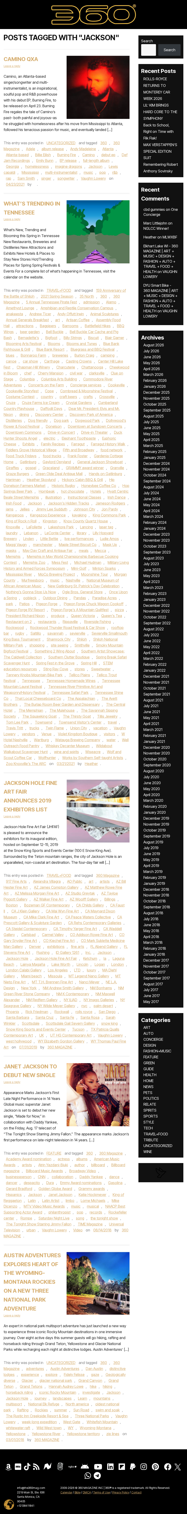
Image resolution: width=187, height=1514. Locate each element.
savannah (55, 633)
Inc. (88, 952)
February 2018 (154, 948)
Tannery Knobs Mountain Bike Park (34, 675)
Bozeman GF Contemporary (47, 905)
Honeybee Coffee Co (98, 485)
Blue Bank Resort (50, 349)
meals (83, 550)
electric (49, 438)
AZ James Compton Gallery (56, 887)
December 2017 (156, 960)
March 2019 (153, 871)
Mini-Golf (78, 568)
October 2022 (154, 617)
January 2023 (154, 599)
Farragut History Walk (108, 444)
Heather (91, 763)
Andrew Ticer (40, 314)
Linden (28, 538)
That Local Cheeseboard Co (38, 698)
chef (27, 373)
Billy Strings (73, 337)
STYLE (148, 1122)
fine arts (77, 946)
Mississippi (30, 172)
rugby (19, 633)
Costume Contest (20, 396)
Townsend (43, 722)
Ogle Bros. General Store (82, 592)
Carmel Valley (53, 934)
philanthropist (59, 1212)
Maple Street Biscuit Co (77, 544)
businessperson (18, 1176)
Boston (12, 905)
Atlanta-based (17, 154)
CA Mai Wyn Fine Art (62, 911)
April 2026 (151, 368)
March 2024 (153, 516)
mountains (102, 1398)
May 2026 (151, 363)
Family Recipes (53, 444)
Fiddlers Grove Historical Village (31, 450)
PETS (147, 1092)
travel (112, 722)
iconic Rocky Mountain (57, 1392)
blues (10, 355)
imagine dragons (68, 166)
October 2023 (154, 546)
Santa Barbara (17, 1017)
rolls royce (83, 1011)
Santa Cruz (45, 1017)
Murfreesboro (33, 580)
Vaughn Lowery (93, 178)
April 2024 (151, 510)
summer (60, 1410)
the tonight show (104, 1218)
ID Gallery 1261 (67, 952)
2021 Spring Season (57, 296)
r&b (115, 172)
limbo (70, 1200)
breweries (60, 355)
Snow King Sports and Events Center (36, 1029)
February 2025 (154, 451)
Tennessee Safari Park (70, 692)
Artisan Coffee (78, 320)
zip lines (112, 1433)
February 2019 (154, 877)
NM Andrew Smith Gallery (63, 988)
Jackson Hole (17, 958)
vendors (28, 734)
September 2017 (156, 978)
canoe (11, 361)
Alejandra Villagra (47, 881)
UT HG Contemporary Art (70, 1035)
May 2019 (151, 859)
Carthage (52, 361)
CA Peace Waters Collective (88, 917)
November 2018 (156, 895)
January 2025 (154, 457)
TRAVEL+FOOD (59, 290)
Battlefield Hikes (98, 326)
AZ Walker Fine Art (48, 899)
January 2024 (154, 528)
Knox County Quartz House (86, 521)
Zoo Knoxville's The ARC (26, 763)
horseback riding (19, 1392)
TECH (148, 1128)
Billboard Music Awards (44, 1171)
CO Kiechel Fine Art (59, 940)
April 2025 (151, 439)
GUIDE (148, 1069)
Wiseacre (93, 751)
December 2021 (156, 676)
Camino (88, 154)
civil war (76, 373)
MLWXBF (170, 237)
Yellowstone (16, 1433)
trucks (34, 728)
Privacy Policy (120, 1492)
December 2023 (156, 534)
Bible (78, 1492)
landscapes (62, 1398)
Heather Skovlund (41, 479)
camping (107, 355)
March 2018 (153, 942)
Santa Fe (67, 1017)
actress (64, 1159)
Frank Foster (78, 456)
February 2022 (154, 664)
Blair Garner (114, 337)
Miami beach (31, 976)
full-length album (96, 160)
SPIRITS (149, 1110)
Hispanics (14, 1194)
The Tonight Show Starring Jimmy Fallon (38, 1224)
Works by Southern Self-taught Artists (92, 757)
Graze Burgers (17, 473)
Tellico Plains (79, 675)
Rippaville (70, 621)
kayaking (79, 515)
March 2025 (153, 445)
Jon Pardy (109, 509)
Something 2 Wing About (55, 651)
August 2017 (153, 984)
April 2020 (151, 794)
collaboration (62, 1176)
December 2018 (156, 889)
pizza (119, 609)
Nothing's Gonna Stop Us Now (31, 592)
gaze (95, 1374)
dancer (11, 1182)
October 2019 (154, 830)
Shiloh (82, 639)
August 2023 (153, 558)
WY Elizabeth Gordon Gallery (61, 1041)
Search (147, 41)
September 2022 (157, 623)
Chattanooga (92, 367)
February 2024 (154, 522)
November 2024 (156, 469)
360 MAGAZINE (59, 1047)
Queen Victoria (83, 615)
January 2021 (154, 741)
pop (102, 172)
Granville (117, 467)
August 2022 (153, 629)
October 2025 (154, 404)
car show (30, 361)
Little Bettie (49, 538)
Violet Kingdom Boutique (77, 734)
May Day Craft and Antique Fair (48, 550)
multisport (14, 1404)
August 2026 (153, 345)
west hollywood (18, 1041)
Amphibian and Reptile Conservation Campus (77, 308)
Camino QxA (21, 59)
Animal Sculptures (104, 314)
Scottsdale (30, 1023)
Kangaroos (15, 515)
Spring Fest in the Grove (55, 663)
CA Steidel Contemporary (26, 928)
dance (114, 1176)
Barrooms (70, 326)
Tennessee (31, 680)
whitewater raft (18, 1428)
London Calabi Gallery (24, 970)
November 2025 (156, 398)
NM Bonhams (101, 988)
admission (91, 302)
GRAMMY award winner (85, 467)
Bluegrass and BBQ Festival (92, 349)
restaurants (47, 621)
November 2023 (156, 540)
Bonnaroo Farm (33, 355)
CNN (41, 1176)
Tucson (78, 1029)
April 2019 (151, 865)
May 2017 (151, 1001)
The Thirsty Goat (77, 716)
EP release (68, 160)
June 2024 (152, 499)
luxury (91, 970)
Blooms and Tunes (82, 343)
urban (31, 1230)
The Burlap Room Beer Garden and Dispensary (62, 704)
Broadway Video (82, 1171)
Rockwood (15, 627)
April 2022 (151, 652)
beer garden (30, 331)
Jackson (95, 166)
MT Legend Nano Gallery (89, 976)
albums (82, 1159)
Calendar (66, 1492)
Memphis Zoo (34, 562)
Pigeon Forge (46, 604)
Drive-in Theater (94, 432)
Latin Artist (50, 1200)
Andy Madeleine (83, 149)
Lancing (86, 527)
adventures (35, 1368)
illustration (53, 497)
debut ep (108, 154)
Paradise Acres (104, 598)
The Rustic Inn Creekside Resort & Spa (37, 1416)
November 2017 (156, 966)
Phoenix (12, 1011)
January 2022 (154, 670)
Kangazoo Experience (48, 515)
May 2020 (151, 788)
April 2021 (151, 723)
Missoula (55, 976)
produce (58, 615)
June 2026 (152, 357)
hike (93, 1386)
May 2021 (151, 717)
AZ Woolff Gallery (84, 899)
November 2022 (156, 611)
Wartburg (41, 740)
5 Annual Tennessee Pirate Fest (51, 302)
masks (11, 550)
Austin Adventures (64, 1368)
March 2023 (153, 587)
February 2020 (155, 806)
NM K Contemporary (72, 994)
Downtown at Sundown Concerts (95, 426)
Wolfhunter (47, 757)
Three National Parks (92, 1416)
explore (51, 1374)
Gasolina (115, 1182)
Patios (24, 604)
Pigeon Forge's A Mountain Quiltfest (80, 609)
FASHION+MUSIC (157, 1051)
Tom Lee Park (17, 722)
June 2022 (152, 641)
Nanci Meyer (89, 982)
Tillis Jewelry (107, 716)
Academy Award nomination (28, 1159)
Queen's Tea (111, 615)
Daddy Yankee (91, 1176)
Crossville (107, 396)
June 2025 (152, 427)
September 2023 (157, 552)
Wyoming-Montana (95, 1428)
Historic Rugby (63, 485)
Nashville (73, 580)
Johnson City (84, 509)
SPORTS (150, 1116)
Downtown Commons (24, 432)
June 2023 (152, 569)
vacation (100, 728)
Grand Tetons (31, 1386)
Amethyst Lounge (20, 308)
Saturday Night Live (54, 1218)
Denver (35, 946)
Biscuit (93, 337)
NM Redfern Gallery (41, 1000)
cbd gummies (154, 209)
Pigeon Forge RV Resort (25, 609)
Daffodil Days (51, 408)
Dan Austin (94, 1368)
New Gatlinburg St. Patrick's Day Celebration (83, 586)
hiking (107, 1386)
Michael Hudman (87, 562)
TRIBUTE (150, 1140)
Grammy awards (91, 1188)
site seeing (59, 645)
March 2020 (153, 800)
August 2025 (153, 416)
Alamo (111, 302)
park (9, 604)
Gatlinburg (28, 462)
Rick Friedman (37, 1011)
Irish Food (13, 503)
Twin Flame (55, 728)
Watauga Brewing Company (77, 740)
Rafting (23, 1410)
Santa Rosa (90, 1017)
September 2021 (156, 694)
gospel (30, 467)
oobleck (29, 598)
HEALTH (149, 1075)
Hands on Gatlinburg (105, 473)
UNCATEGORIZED (61, 143)
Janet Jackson (60, 1194)
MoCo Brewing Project (56, 574)
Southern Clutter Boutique (69, 657)
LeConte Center (57, 533)
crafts (88, 396)
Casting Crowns (79, 361)
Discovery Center (49, 414)
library (81, 533)
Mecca (100, 550)
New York (28, 988)
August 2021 (153, 700)
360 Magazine (107, 875)
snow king (109, 1023)
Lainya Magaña (33, 964)
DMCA (87, 1492)
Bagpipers (48, 326)
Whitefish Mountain (102, 1422)
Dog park (61, 420)
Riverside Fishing (97, 621)
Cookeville (116, 385)
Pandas (80, 598)
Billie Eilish (43, 154)
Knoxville (13, 527)
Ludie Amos (109, 538)
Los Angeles (58, 970)
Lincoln (82, 964)
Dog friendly (38, 420)
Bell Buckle (54, 331)
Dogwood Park (87, 420)
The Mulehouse (62, 710)
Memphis (13, 556)
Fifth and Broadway (78, 450)
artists (105, 881)
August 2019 (153, 842)
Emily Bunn (44, 160)
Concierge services (85, 385)
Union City (78, 728)
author (79, 1165)
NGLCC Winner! (156, 228)
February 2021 (154, 735)
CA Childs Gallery (90, 905)
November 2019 (156, 824)
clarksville (96, 373)
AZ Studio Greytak (80, 893)
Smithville (82, 645)
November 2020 (156, 753)
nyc (84, 1005)
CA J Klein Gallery (25, 911)
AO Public (74, 881)
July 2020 (151, 777)
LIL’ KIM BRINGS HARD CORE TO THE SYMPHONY (160, 112)
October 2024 (154, 475)
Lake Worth (61, 964)
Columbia (27, 379)
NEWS (148, 1086)
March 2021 (152, 729)
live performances (79, 538)
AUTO (148, 1033)
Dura (50, 1182)
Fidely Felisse (74, 1374)
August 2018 (153, 913)
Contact (136, 1492)
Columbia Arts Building (59, 379)
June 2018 (151, 925)
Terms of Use (101, 1492)
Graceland (51, 467)
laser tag (106, 527)
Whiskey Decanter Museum (68, 746)
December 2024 (156, 463)
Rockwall (62, 1011)
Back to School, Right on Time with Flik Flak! (158, 132)
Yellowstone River (46, 1433)
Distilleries (14, 420)
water (111, 740)
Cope (49, 391)
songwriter (66, 178)
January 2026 (154, 386)
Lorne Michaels (93, 1200)
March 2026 (153, 374)
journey (41, 1398)
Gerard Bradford (19, 1188)
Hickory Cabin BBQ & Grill (82, 479)
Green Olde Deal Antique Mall (59, 473)
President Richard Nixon (25, 615)
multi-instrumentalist (61, 172)
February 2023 (154, 593)
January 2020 (154, 812)
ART (147, 1027)
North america (77, 1404)
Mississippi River (19, 574)
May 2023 (151, 575)
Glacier (27, 1380)
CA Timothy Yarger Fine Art (75, 928)
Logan (100, 964)
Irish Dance (117, 497)
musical (93, 1206)
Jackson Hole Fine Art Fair (56, 958)
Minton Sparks (104, 568)
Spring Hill (89, 663)
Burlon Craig (84, 355)
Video (78, 1230)
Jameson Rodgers (110, 503)
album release (53, 149)
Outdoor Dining (55, 598)
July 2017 (150, 989)
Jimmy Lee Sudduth (51, 509)
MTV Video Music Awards (44, 1206)
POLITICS (151, 1098)
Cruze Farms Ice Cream (41, 402)
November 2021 (156, 682)
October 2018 (154, 901)
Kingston (50, 521)
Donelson (54, 426)
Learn (82, 1398)
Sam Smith (26, 178)
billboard (98, 1165)
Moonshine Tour (94, 574)
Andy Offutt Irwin (70, 314)
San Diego (107, 1011)
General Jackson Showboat (100, 462)
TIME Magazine (90, 1224)
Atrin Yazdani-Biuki (53, 1165)
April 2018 (151, 936)
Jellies (25, 509)
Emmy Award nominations (81, 1182)
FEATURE (54, 1153)
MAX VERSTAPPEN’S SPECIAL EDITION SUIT (160, 151)
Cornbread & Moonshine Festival (86, 391)
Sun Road (81, 1410)
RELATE (149, 1104)
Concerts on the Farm (46, 385)
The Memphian (31, 710)
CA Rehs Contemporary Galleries (94, 922)
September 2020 (157, 765)
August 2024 (153, 487)
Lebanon (31, 533)
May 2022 (151, 647)
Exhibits (29, 444)
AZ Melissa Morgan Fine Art (37, 893)
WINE (147, 1151)
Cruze (11, 402)
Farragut (78, 444)
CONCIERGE (153, 1039)
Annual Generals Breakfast (27, 320)
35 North (87, 296)
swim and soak (108, 1410)
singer (46, 178)
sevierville (77, 633)
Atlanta (108, 149)
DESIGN (149, 1045)
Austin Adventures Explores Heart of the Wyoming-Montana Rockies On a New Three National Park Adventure (32, 1282)
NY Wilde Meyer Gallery (56, 1005)
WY (70, 1428)
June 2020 (152, 783)
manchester (42, 544)
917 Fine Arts (16, 881)
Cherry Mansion (50, 373)
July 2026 (151, 351)
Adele (30, 149)
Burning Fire (66, 154)
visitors (109, 734)
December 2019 (156, 818)
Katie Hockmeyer (92, 1194)
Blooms (54, 343)
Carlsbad (28, 934)
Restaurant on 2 (19, 621)
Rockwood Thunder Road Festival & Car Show (67, 627)
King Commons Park (109, 515)
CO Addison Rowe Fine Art (91, 934)
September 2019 (156, 836)
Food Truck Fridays (21, 456)
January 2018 (154, 954)
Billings (109, 899)
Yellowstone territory (83, 1433)
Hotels (96, 491)
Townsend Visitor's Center (80, 722)
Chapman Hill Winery (33, 367)
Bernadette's (28, 337)
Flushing (42, 952)
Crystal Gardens (79, 402)
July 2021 (150, 706)
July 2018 (150, 919)
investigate (91, 1392)
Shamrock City (58, 639)
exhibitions (56, 946)
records (96, 1212)
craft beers (68, 396)
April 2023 (151, 581)
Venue (47, 734)
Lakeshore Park (61, 527)
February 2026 (155, 380)
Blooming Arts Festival (24, 343)
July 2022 (151, 635)
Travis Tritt (14, 728)
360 (103, 143)
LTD (77, 970)
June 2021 (151, 711)
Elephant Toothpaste (79, 438)
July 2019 (150, 847)
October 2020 (154, 759)
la (105, 958)
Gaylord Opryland (57, 462)
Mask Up (110, 544)
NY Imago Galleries (99, 1000)
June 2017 (151, 995)
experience (30, 1374)
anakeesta (14, 314)
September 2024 (157, 481)
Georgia (12, 166)
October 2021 (154, 688)
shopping (36, 645)
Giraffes (12, 467)
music (88, 172)
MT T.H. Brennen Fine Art (52, 982)
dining (24, 414)
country (47, 396)
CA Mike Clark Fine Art (41, 917)
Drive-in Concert (61, 432)
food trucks (52, 456)
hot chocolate (72, 491)
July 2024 (151, 493)
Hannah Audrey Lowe (66, 1386)
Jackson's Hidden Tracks (68, 503)
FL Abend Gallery (104, 946)
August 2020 (153, 771)
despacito (32, 1182)
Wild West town (49, 1428)
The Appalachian (81, 698)
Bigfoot (51, 337)
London (117, 964)
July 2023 (151, 564)
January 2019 (154, 883)
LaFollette (34, 527)
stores (80, 669)
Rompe (26, 1218)
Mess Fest (60, 562)
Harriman (13, 479)
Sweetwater (101, 669)
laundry (12, 533)
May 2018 (151, 930)
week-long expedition (39, 1422)
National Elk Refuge (43, 1404)
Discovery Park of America (91, 414)
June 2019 (151, 853)
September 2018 (156, 907)
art (57, 320)
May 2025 (151, 433)
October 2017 (154, 972)
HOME (148, 1080)
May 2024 (151, 505)
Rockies (41, 1410)
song (80, 1218)
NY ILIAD (70, 1000)
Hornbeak (47, 491)
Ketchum (90, 958)
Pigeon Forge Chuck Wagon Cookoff (93, 604)
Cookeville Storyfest (22, 391)
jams (9, 509)
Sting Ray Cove (55, 669)
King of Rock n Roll (21, 521)
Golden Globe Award (55, 1188)
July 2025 (151, 422)
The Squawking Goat (39, 716)
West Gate (71, 1422)
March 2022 (153, 658)
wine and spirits (66, 751)
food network (111, 450)
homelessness (37, 166)
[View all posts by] (34, 184)
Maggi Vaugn (16, 544)
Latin (32, 1200)
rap (8, 178)
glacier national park (55, 1380)
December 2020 (156, 747)
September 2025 (157, 410)
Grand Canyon (90, 1380)
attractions (25, 326)
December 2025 (156, 392)
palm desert (103, 1005)
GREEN (149, 1063)
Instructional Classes (84, 497)
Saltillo (36, 633)
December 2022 (156, 605)
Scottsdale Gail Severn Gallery (70, 1023)
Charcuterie (65, 367)
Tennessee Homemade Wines (71, 680)
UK (41, 1035)
